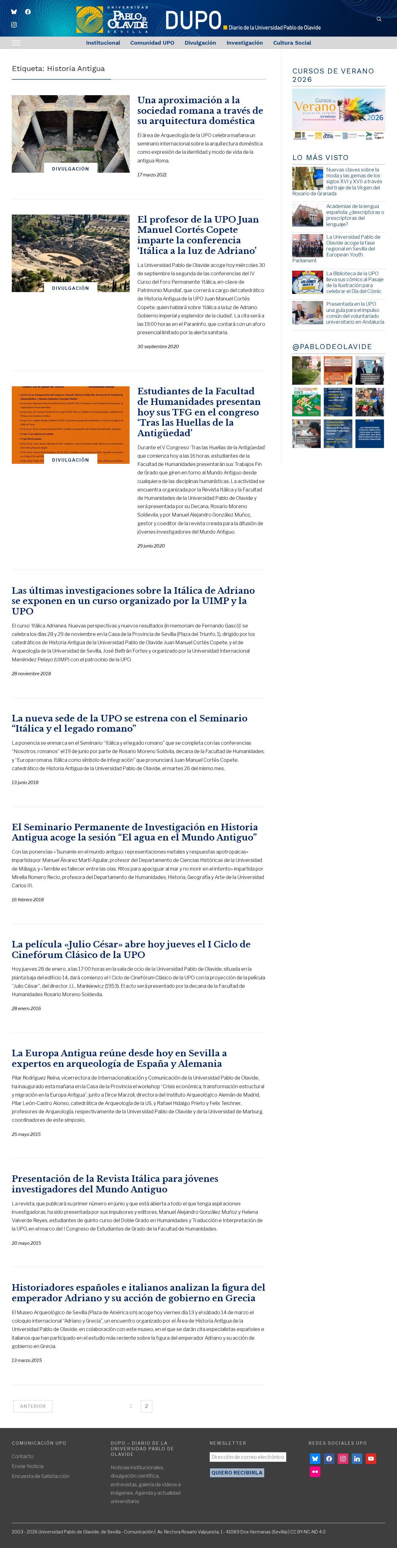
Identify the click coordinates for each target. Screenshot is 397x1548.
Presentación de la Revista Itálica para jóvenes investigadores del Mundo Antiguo (115, 1184)
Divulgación (200, 42)
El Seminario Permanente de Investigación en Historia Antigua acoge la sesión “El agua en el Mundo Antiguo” (135, 832)
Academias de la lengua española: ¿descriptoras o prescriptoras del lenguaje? (355, 215)
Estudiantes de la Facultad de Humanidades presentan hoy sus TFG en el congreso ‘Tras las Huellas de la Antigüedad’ (199, 412)
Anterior (33, 1406)
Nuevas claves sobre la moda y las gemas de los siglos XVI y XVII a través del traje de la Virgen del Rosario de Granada (337, 182)
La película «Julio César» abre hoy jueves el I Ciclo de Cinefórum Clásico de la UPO (131, 949)
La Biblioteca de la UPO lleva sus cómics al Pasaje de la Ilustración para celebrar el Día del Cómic (355, 283)
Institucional (103, 42)
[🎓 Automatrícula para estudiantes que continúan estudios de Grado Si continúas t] (338, 402)
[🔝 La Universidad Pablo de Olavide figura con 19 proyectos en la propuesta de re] (306, 433)
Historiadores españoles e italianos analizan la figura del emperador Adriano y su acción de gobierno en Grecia (138, 1293)
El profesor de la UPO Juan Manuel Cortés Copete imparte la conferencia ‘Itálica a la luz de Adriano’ (198, 235)
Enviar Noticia (27, 1466)
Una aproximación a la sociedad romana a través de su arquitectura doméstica (200, 110)
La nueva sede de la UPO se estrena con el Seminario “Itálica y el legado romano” (130, 723)
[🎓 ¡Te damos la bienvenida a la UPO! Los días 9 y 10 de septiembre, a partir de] (306, 402)
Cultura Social (292, 42)
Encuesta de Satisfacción (40, 1476)
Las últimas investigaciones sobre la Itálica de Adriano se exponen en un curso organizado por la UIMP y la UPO (133, 601)
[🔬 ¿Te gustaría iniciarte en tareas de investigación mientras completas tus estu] (338, 433)
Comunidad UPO (152, 42)
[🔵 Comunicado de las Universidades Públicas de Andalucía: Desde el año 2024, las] (369, 433)
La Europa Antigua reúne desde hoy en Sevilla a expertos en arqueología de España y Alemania (119, 1058)
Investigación (244, 42)
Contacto (22, 1456)
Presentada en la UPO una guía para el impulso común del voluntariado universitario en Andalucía (355, 313)
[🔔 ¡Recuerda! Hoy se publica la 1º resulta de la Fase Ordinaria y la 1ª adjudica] (369, 402)
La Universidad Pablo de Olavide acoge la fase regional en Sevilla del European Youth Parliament (336, 249)
